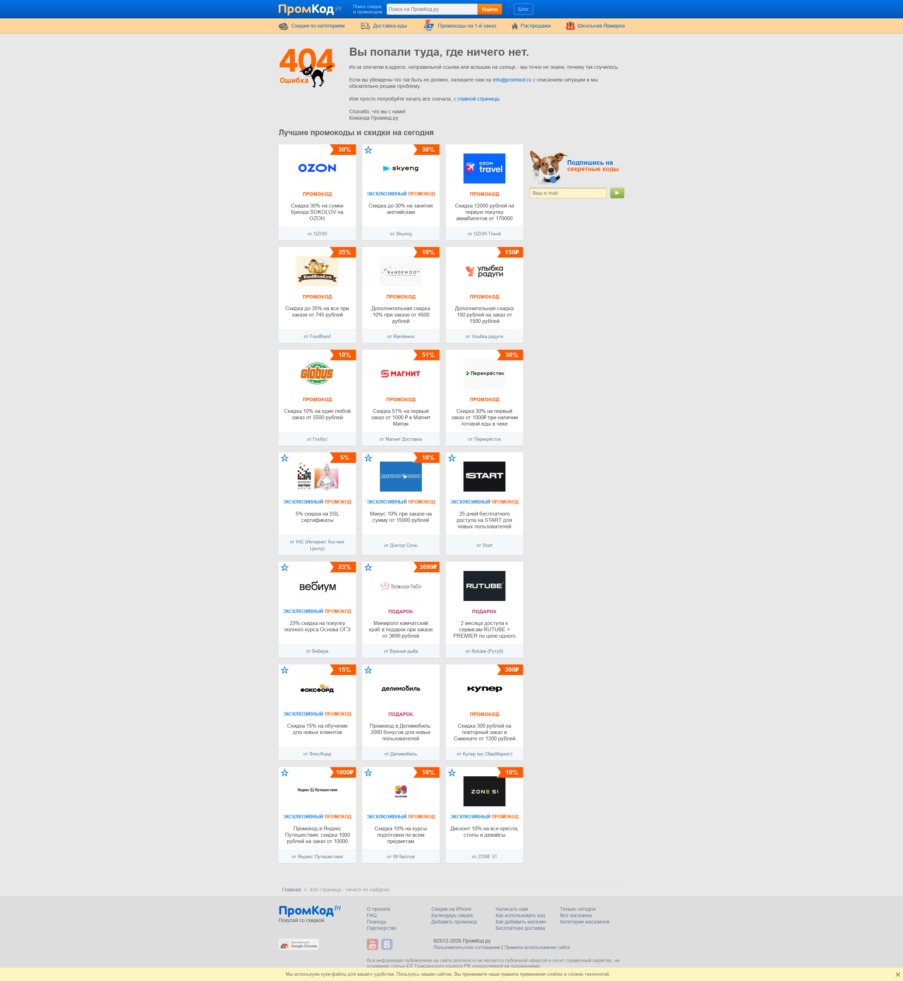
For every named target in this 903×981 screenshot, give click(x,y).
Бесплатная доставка (520, 928)
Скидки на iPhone (451, 909)
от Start (484, 545)
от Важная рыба (401, 651)
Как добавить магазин (521, 922)
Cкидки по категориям (318, 26)
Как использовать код (520, 915)
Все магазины (576, 915)
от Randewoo (400, 336)
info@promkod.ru (513, 80)
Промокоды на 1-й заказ (467, 26)
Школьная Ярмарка (601, 26)
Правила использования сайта (537, 947)
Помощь (376, 922)
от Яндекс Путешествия (317, 856)
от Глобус (317, 439)
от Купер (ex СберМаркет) (484, 754)
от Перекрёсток (484, 439)
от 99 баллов (401, 856)
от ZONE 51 (484, 856)
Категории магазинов (584, 922)
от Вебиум (317, 651)
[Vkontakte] (387, 944)
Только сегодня (578, 909)
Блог (523, 9)
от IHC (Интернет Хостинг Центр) (317, 545)
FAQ (372, 915)
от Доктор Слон (400, 545)
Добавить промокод (454, 922)
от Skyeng (401, 233)
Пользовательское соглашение (467, 947)
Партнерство (381, 928)
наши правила (504, 974)
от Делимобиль (400, 754)
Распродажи (536, 26)
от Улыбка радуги (484, 336)
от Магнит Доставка (401, 439)
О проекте (378, 909)
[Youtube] (373, 944)
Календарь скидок (452, 915)
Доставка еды (390, 26)
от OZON (317, 233)
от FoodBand (317, 336)
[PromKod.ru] (311, 8)
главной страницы (478, 99)
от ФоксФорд (317, 754)
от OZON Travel (484, 233)
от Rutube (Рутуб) (484, 651)
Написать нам (512, 909)
